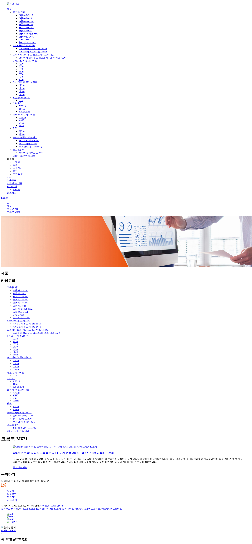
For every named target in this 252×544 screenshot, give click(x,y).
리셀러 (16, 189)
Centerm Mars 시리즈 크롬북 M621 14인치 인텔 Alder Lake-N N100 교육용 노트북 (63, 452)
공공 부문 (18, 174)
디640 (21, 91)
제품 (9, 9)
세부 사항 (22, 467)
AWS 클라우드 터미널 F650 (33, 51)
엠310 (21, 131)
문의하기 (11, 192)
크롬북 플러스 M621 (29, 33)
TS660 (22, 109)
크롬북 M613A (26, 27)
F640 (21, 77)
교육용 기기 (19, 12)
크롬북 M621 (25, 30)
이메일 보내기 (8, 530)
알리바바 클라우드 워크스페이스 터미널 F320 (42, 57)
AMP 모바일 (57, 505)
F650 (21, 79)
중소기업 (17, 168)
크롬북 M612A (26, 21)
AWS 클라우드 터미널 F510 (33, 48)
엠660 (21, 134)
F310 (21, 63)
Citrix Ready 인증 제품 (24, 156)
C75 (21, 100)
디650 (21, 94)
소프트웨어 (18, 149)
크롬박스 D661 (26, 36)
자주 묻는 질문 (14, 183)
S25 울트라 (24, 111)
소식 (9, 177)
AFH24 (22, 117)
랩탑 (15, 128)
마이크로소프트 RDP (30, 509)
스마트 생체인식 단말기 (25, 137)
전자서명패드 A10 (28, 143)
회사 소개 (12, 186)
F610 (21, 71)
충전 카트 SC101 (27, 42)
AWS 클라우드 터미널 (24, 45)
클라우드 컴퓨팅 (9, 509)
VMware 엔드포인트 (111, 509)
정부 (15, 165)
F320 (21, 66)
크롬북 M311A (26, 15)
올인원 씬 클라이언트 (24, 114)
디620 (21, 88)
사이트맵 (44, 505)
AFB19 (22, 106)
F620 (21, 74)
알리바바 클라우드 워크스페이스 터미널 (33, 54)
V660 (21, 123)
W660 (21, 125)
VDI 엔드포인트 (92, 509)
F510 (21, 69)
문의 (15, 467)
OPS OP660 (24, 39)
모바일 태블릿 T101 (29, 140)
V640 (21, 120)
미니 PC (17, 103)
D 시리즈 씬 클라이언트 (25, 82)
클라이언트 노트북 (51, 509)
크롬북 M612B (26, 24)
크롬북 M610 (25, 18)
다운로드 (11, 180)
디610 (21, 85)
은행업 (16, 162)
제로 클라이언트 (21, 97)
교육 (15, 171)
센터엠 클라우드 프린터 (31, 153)
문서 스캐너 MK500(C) (30, 146)
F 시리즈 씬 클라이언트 (25, 61)
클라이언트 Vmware (72, 509)
